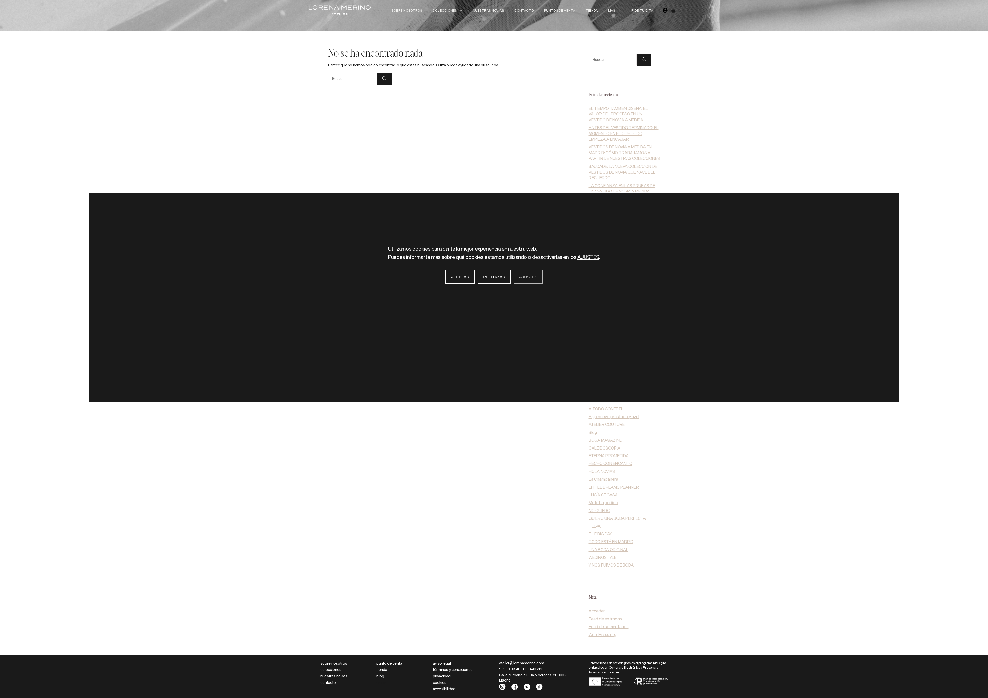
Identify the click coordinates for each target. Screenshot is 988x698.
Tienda (592, 10)
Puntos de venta (559, 10)
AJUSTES (588, 257)
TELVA (595, 526)
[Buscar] (384, 79)
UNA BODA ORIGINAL (608, 549)
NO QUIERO (599, 510)
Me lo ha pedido (603, 502)
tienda (381, 669)
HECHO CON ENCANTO (610, 463)
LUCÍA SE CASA (603, 494)
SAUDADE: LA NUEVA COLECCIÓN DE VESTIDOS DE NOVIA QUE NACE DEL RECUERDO (623, 172)
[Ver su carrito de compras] (673, 10)
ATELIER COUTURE (607, 424)
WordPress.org (602, 634)
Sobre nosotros (407, 10)
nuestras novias (333, 676)
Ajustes (528, 277)
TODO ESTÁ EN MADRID (611, 541)
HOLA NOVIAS (602, 471)
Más (611, 10)
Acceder (597, 610)
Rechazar (494, 277)
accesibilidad (444, 688)
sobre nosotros (333, 663)
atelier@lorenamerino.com (521, 663)
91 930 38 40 (510, 669)
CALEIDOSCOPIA (604, 447)
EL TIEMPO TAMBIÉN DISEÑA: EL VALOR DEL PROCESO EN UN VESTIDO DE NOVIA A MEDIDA (618, 114)
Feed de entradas (605, 618)
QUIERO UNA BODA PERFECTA (617, 518)
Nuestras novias (488, 10)
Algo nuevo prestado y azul (614, 416)
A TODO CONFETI (605, 408)
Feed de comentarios (609, 626)
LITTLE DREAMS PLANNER (614, 487)
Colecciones (445, 10)
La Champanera (603, 479)
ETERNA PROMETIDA (609, 455)
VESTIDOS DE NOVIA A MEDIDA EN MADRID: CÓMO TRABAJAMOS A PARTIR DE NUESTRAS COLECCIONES (624, 152)
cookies (439, 682)
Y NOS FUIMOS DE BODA (611, 564)
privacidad (442, 676)
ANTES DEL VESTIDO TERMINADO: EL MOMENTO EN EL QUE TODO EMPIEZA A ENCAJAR (624, 133)
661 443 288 (533, 669)
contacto (328, 682)
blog (380, 676)
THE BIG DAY (600, 533)
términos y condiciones (453, 669)
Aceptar (460, 277)
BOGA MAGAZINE (605, 439)
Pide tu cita (642, 10)
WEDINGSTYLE (602, 557)
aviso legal (442, 663)
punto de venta (389, 663)
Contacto (524, 10)
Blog (593, 432)
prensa (381, 682)
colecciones (330, 669)
